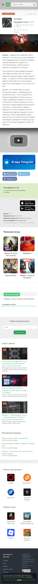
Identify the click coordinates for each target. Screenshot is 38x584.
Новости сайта (8, 569)
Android (17, 216)
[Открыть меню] (3, 4)
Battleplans (27, 253)
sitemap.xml (25, 565)
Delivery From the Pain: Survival (10, 254)
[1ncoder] (11, 475)
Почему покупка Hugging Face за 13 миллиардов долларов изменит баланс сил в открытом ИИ (14, 363)
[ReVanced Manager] (27, 489)
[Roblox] (11, 530)
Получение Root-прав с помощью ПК (15, 438)
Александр (7, 440)
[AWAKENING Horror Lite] (11, 513)
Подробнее (29, 577)
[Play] (17, 139)
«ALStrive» (25, 556)
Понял (19, 580)
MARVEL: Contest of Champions (27, 276)
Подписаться (19, 332)
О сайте (5, 560)
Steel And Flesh (10, 275)
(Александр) (30, 223)
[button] (17, 50)
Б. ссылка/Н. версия (8, 14)
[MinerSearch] (27, 475)
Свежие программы (12, 469)
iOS (21, 216)
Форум (5, 566)
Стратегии (18, 26)
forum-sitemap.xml (27, 566)
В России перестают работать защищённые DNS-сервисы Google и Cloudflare (14, 390)
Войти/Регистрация (12, 294)
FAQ (4, 563)
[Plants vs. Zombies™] (27, 530)
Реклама (5, 572)
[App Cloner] (11, 489)
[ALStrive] (8, 4)
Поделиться (11, 174)
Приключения (29, 25)
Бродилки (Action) (20, 25)
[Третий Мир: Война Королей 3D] (27, 513)
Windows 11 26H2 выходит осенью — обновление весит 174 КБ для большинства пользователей (14, 417)
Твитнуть (25, 174)
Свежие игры (9, 507)
